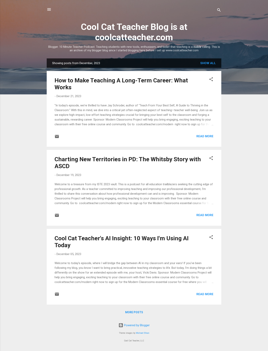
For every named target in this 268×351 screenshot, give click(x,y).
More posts (134, 312)
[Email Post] (57, 138)
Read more (204, 136)
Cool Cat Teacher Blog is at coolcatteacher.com (134, 32)
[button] (211, 80)
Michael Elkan (142, 333)
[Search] (219, 11)
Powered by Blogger (136, 325)
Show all (208, 63)
